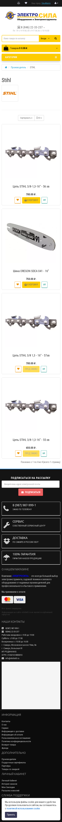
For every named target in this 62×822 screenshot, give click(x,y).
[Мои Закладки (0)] (26, 3)
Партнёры (6, 766)
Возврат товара (9, 744)
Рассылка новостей (10, 790)
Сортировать (25, 118)
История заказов (9, 784)
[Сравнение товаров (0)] (18, 3)
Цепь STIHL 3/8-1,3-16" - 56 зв (31, 186)
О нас (4, 724)
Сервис (5, 728)
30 (39, 118)
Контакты (6, 721)
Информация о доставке (13, 731)
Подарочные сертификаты (14, 762)
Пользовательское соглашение (16, 738)
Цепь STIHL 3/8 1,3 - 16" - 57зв (31, 355)
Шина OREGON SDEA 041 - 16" (31, 271)
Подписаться (32, 492)
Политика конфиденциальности (16, 741)
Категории (11, 57)
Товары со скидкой (10, 769)
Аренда (5, 748)
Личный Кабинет (9, 780)
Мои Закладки (8, 787)
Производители (9, 759)
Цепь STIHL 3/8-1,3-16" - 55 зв (31, 440)
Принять (11, 814)
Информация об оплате (12, 734)
